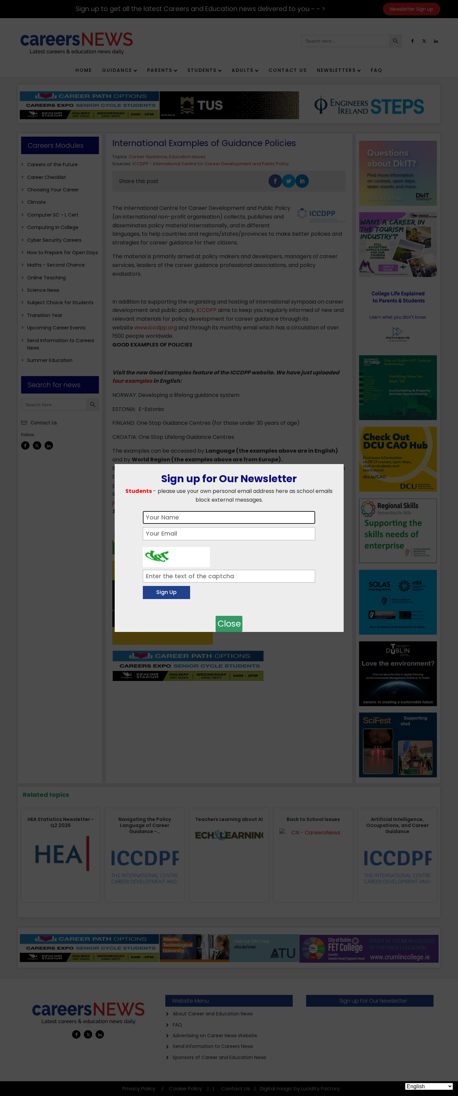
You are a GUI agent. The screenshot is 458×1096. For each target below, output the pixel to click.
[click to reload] (176, 555)
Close (229, 624)
